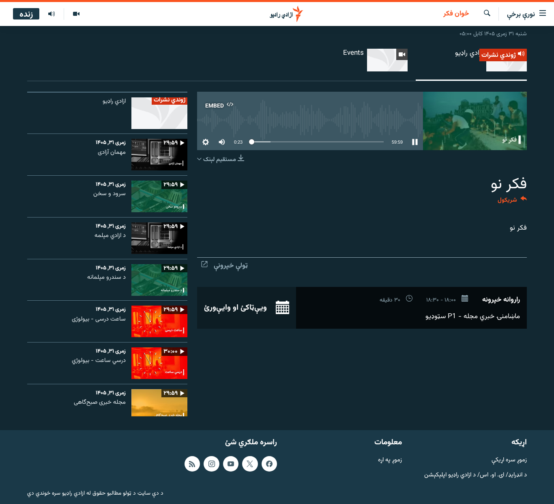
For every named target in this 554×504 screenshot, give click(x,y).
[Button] (512, 202)
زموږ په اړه (390, 460)
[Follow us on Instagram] (211, 464)
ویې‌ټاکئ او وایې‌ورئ (236, 308)
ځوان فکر (456, 14)
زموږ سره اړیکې (509, 460)
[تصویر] (76, 14)
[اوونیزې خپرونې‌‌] (51, 14)
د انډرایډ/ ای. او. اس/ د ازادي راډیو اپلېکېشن (475, 475)
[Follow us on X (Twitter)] (250, 464)
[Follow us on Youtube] (230, 464)
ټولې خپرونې (231, 266)
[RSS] (192, 464)
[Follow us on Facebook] (269, 464)
